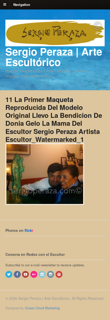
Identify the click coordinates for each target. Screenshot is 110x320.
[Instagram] (51, 274)
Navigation (21, 4)
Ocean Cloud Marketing (42, 307)
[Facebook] (17, 274)
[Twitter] (9, 274)
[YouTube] (26, 274)
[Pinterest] (59, 274)
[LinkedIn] (42, 274)
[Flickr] (34, 274)
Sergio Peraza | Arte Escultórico (53, 56)
